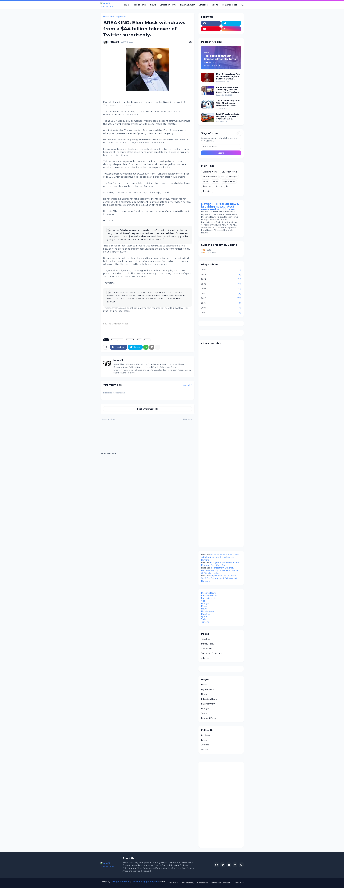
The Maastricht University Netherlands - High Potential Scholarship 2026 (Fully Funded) (220, 570)
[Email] (151, 347)
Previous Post (108, 419)
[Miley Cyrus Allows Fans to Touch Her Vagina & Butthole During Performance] (207, 77)
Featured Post (229, 4)
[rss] (241, 864)
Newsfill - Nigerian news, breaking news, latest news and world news (220, 206)
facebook (205, 735)
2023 (221, 284)
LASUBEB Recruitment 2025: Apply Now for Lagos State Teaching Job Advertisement (227, 89)
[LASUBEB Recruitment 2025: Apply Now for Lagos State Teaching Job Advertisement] (207, 90)
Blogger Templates (121, 881)
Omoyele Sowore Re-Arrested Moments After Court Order (220, 563)
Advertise (205, 658)
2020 (221, 298)
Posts (208, 250)
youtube (205, 745)
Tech (228, 186)
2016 (221, 312)
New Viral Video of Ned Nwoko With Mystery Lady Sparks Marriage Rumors (220, 557)
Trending (207, 191)
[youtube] (211, 28)
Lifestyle (203, 4)
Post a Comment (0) (147, 409)
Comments (210, 252)
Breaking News (118, 17)
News (153, 4)
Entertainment (187, 4)
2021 (221, 293)
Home (126, 4)
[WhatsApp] (145, 347)
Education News (168, 4)
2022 (221, 289)
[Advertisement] (147, 436)
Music (205, 181)
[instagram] (231, 28)
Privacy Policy (207, 644)
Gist (223, 176)
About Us (205, 639)
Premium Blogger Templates (145, 881)
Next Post (188, 419)
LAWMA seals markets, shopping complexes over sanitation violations (227, 116)
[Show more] (157, 347)
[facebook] (211, 23)
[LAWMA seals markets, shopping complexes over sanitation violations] (207, 117)
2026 (221, 269)
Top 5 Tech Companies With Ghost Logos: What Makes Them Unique (228, 103)
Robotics (207, 186)
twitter (147, 340)
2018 (221, 308)
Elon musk (130, 340)
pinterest (205, 749)
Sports (215, 4)
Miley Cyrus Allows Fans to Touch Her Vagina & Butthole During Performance (228, 76)
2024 (221, 279)
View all (186, 385)
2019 (221, 303)
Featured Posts (208, 718)
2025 (221, 274)
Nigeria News (139, 4)
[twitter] (231, 23)
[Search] (241, 5)
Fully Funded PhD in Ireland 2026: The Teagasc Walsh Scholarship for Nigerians (220, 578)
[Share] (189, 42)
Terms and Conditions (211, 653)
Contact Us (206, 648)
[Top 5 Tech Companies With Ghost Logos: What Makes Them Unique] (207, 103)
